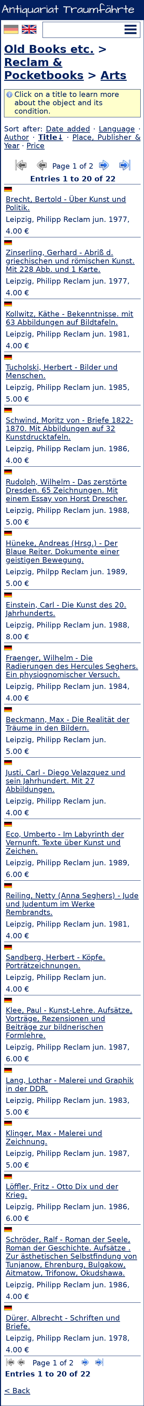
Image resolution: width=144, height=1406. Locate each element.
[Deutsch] (12, 31)
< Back (17, 1391)
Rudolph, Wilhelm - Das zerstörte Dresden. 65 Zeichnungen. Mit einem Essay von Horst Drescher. (66, 490)
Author (16, 137)
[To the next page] (104, 168)
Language (117, 129)
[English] (29, 31)
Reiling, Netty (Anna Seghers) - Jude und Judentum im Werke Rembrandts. (72, 904)
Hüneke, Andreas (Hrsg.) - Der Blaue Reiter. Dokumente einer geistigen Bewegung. (62, 551)
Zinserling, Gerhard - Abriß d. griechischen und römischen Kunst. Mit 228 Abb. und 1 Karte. (70, 261)
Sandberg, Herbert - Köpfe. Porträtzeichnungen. (55, 961)
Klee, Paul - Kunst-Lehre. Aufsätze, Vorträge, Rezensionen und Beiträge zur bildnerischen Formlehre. (69, 1023)
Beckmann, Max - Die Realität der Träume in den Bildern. (67, 723)
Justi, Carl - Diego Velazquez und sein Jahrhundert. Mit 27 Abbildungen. (65, 781)
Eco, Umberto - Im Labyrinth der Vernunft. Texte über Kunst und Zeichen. (65, 842)
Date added (68, 129)
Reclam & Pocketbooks (44, 69)
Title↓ (50, 137)
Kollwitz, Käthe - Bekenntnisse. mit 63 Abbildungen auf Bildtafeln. (69, 318)
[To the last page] (125, 168)
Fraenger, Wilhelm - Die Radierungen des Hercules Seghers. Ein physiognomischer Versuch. (72, 666)
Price (35, 145)
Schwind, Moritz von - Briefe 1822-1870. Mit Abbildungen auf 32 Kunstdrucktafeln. (69, 428)
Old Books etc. (49, 49)
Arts (113, 75)
